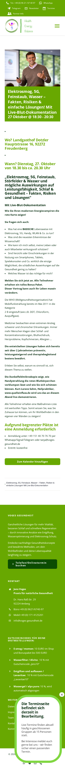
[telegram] (29, 763)
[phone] (41, 763)
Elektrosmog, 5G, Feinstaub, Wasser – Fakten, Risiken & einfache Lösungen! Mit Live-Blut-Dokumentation (30, 484)
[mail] (35, 763)
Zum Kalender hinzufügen (32, 461)
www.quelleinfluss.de (17, 392)
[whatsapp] (24, 763)
